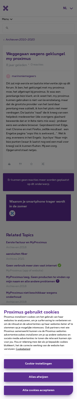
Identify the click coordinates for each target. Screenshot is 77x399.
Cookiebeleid (23, 349)
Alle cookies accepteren (38, 390)
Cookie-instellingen (38, 363)
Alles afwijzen (38, 377)
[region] (38, 352)
